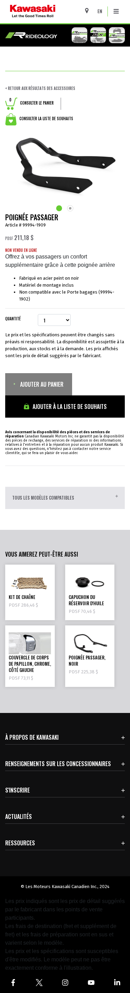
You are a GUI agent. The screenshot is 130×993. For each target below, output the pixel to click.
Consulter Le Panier (31, 103)
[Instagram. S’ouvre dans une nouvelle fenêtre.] (65, 982)
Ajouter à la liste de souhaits (69, 406)
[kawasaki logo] (51, 11)
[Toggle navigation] (116, 11)
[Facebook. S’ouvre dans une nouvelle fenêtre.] (13, 982)
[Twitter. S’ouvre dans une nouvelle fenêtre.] (39, 982)
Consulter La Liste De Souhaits (45, 118)
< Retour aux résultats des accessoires (40, 88)
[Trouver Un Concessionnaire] (89, 10)
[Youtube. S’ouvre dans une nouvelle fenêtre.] (91, 982)
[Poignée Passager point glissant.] (59, 208)
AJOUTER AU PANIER (41, 384)
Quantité (13, 319)
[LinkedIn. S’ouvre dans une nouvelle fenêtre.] (117, 982)
